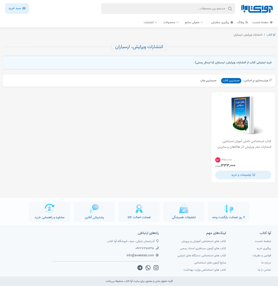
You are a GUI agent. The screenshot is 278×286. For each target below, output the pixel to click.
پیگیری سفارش (220, 22)
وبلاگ (241, 22)
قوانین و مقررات (261, 255)
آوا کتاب (271, 34)
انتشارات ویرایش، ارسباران (139, 47)
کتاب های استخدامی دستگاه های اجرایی (201, 255)
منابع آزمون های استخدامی (210, 262)
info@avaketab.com (140, 255)
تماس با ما (264, 269)
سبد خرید (15, 8)
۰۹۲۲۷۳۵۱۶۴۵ (145, 248)
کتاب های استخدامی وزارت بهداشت (205, 269)
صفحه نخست (260, 22)
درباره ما (266, 262)
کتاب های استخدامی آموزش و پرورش (203, 241)
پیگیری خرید (263, 248)
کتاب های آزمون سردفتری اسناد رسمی (203, 248)
